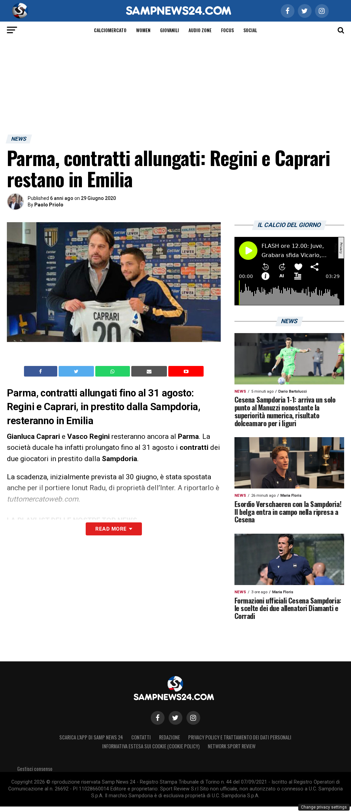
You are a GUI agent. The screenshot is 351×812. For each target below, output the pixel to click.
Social (250, 30)
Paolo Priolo (48, 204)
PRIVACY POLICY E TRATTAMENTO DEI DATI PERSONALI (239, 737)
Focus (227, 30)
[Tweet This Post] (77, 371)
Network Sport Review (231, 746)
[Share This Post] (113, 371)
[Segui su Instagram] (193, 718)
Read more (110, 529)
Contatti (141, 737)
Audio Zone (200, 30)
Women (143, 30)
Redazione (169, 737)
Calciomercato (110, 30)
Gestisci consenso (34, 768)
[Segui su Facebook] (158, 718)
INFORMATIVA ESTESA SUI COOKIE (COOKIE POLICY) (150, 746)
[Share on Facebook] (41, 371)
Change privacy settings (324, 807)
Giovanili (169, 30)
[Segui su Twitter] (175, 718)
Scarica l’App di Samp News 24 (91, 737)
